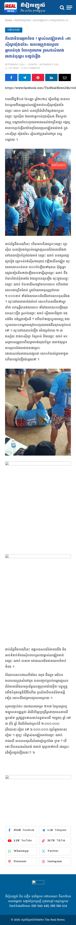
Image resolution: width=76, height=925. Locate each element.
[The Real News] (26, 7)
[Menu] (69, 7)
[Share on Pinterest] (38, 77)
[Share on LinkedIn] (51, 77)
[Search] (62, 7)
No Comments (32, 68)
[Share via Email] (65, 77)
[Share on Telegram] (24, 77)
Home (8, 20)
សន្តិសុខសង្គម (13, 30)
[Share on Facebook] (11, 77)
